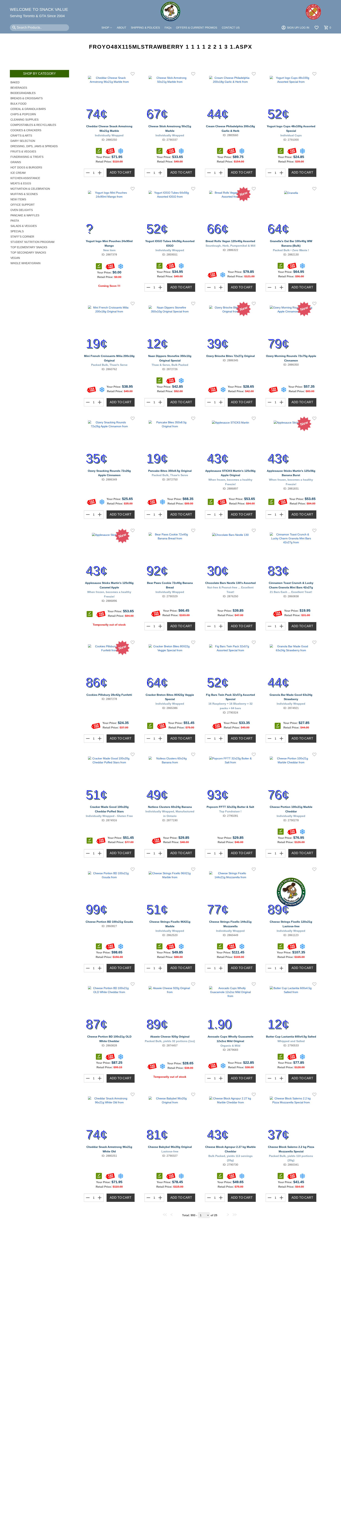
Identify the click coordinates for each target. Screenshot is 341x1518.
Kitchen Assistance (25, 178)
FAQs (168, 27)
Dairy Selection (22, 140)
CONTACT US (231, 27)
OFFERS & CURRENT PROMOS (196, 27)
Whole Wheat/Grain (25, 263)
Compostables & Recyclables (33, 124)
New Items (18, 199)
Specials (17, 231)
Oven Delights (21, 210)
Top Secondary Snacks (28, 252)
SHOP (105, 27)
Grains (15, 162)
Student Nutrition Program (32, 241)
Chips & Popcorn (23, 114)
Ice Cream (18, 172)
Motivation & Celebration (30, 188)
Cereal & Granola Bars (28, 109)
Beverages (18, 87)
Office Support (22, 204)
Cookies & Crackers (25, 130)
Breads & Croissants (26, 98)
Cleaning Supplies (24, 119)
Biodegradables (23, 93)
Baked (15, 82)
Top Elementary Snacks (28, 247)
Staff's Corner (22, 236)
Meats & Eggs (20, 183)
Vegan (15, 257)
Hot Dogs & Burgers (26, 167)
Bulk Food (18, 103)
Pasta (14, 220)
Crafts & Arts (21, 135)
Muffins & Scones (24, 194)
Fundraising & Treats (26, 156)
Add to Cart (120, 172)
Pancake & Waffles (24, 215)
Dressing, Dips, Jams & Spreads (34, 146)
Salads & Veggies (23, 226)
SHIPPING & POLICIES (145, 27)
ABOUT (121, 27)
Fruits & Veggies (23, 151)
